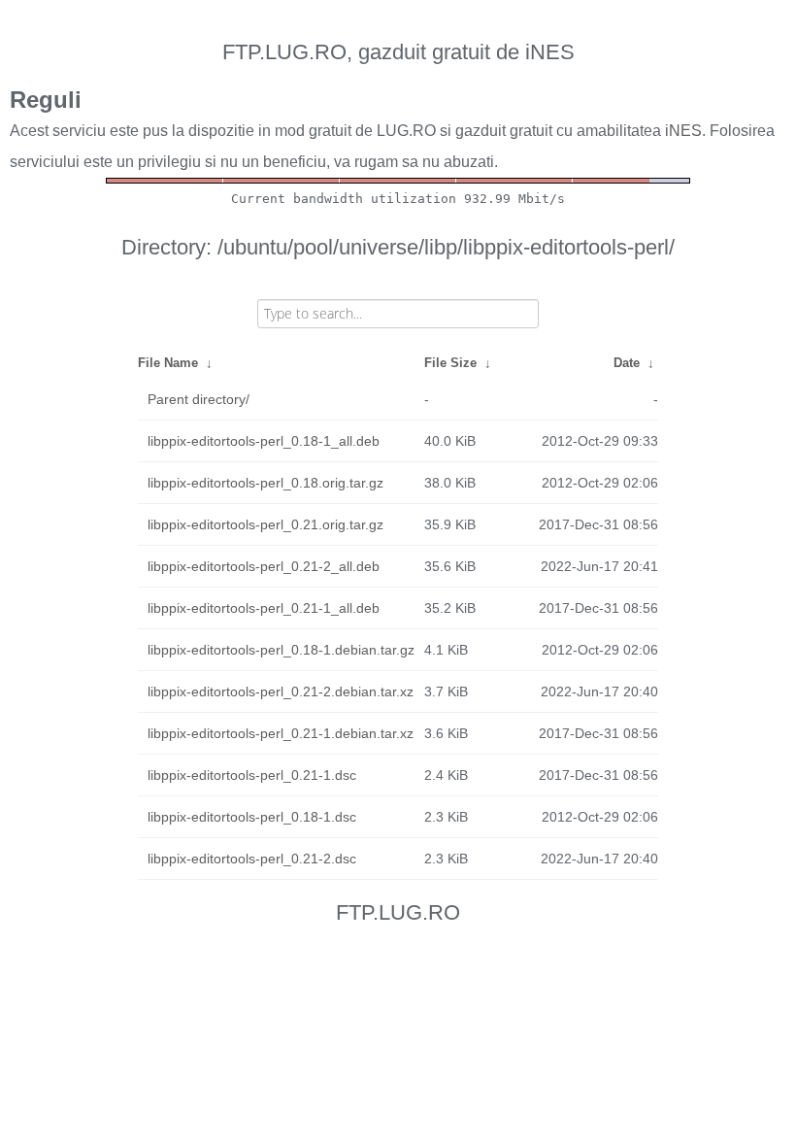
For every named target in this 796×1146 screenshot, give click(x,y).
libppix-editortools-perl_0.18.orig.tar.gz (265, 482)
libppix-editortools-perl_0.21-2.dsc (252, 858)
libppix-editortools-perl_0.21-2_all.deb (264, 566)
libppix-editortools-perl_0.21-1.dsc (252, 775)
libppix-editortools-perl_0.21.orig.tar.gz (265, 524)
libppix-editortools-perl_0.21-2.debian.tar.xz (281, 691)
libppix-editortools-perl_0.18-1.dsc (252, 817)
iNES (683, 130)
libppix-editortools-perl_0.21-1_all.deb (264, 608)
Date (627, 362)
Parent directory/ (198, 399)
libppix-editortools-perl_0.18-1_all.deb (264, 441)
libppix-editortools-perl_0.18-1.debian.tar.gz (281, 649)
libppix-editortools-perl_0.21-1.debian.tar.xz (281, 733)
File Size (450, 362)
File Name (168, 362)
